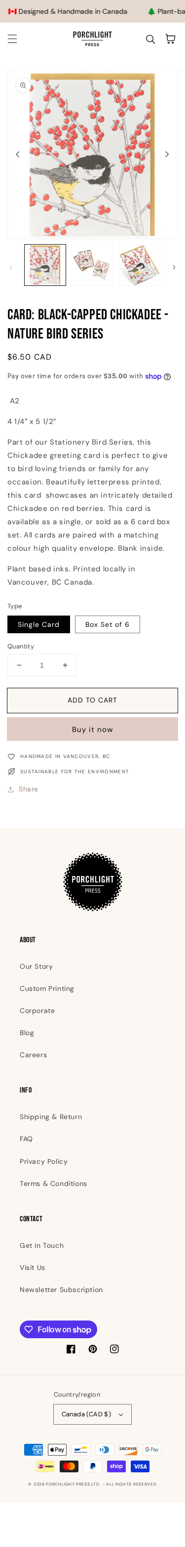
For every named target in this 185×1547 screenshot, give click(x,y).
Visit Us (32, 1267)
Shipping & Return (51, 1116)
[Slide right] (167, 154)
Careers (33, 1054)
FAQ (26, 1138)
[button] (12, 39)
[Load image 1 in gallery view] (45, 265)
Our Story (36, 966)
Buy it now (92, 729)
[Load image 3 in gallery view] (139, 265)
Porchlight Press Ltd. (73, 1484)
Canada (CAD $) (86, 1414)
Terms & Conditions (53, 1183)
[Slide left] (18, 154)
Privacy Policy (44, 1161)
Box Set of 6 (107, 624)
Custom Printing (47, 988)
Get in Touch (42, 1245)
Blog (27, 1032)
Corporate (37, 1010)
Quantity (20, 646)
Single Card (39, 624)
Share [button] (28, 789)
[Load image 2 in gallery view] (92, 265)
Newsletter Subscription (61, 1289)
